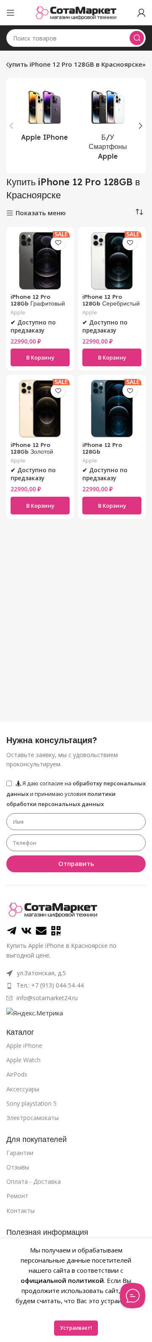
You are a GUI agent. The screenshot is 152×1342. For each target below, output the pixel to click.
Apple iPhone (24, 1046)
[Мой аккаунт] (141, 12)
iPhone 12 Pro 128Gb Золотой (32, 448)
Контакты (20, 1211)
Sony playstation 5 (31, 1103)
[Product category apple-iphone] (44, 116)
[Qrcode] (56, 930)
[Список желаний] (58, 242)
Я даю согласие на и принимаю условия (76, 793)
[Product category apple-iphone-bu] (107, 125)
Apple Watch (23, 1060)
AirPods (16, 1074)
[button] (40, 357)
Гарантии (19, 1153)
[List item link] (76, 985)
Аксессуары (22, 1089)
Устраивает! (76, 1327)
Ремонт (17, 1196)
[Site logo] (76, 12)
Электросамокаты (32, 1118)
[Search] (137, 38)
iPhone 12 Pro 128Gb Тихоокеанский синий (103, 455)
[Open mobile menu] (10, 12)
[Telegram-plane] (11, 930)
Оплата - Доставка (33, 1181)
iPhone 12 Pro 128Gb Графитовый (38, 300)
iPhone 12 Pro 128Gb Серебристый (111, 300)
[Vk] (26, 930)
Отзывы (17, 1167)
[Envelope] (41, 930)
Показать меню (41, 213)
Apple (18, 312)
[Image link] (52, 909)
